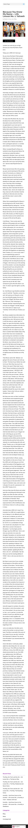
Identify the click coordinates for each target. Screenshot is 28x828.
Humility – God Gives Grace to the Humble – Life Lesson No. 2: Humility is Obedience (13, 804)
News (4, 816)
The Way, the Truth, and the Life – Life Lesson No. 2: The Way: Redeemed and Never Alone (13, 784)
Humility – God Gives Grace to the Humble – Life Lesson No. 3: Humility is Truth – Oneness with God (13, 797)
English (17, 826)
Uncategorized (7, 819)
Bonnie (5, 19)
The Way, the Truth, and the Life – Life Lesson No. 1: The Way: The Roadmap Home (13, 791)
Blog (15, 19)
